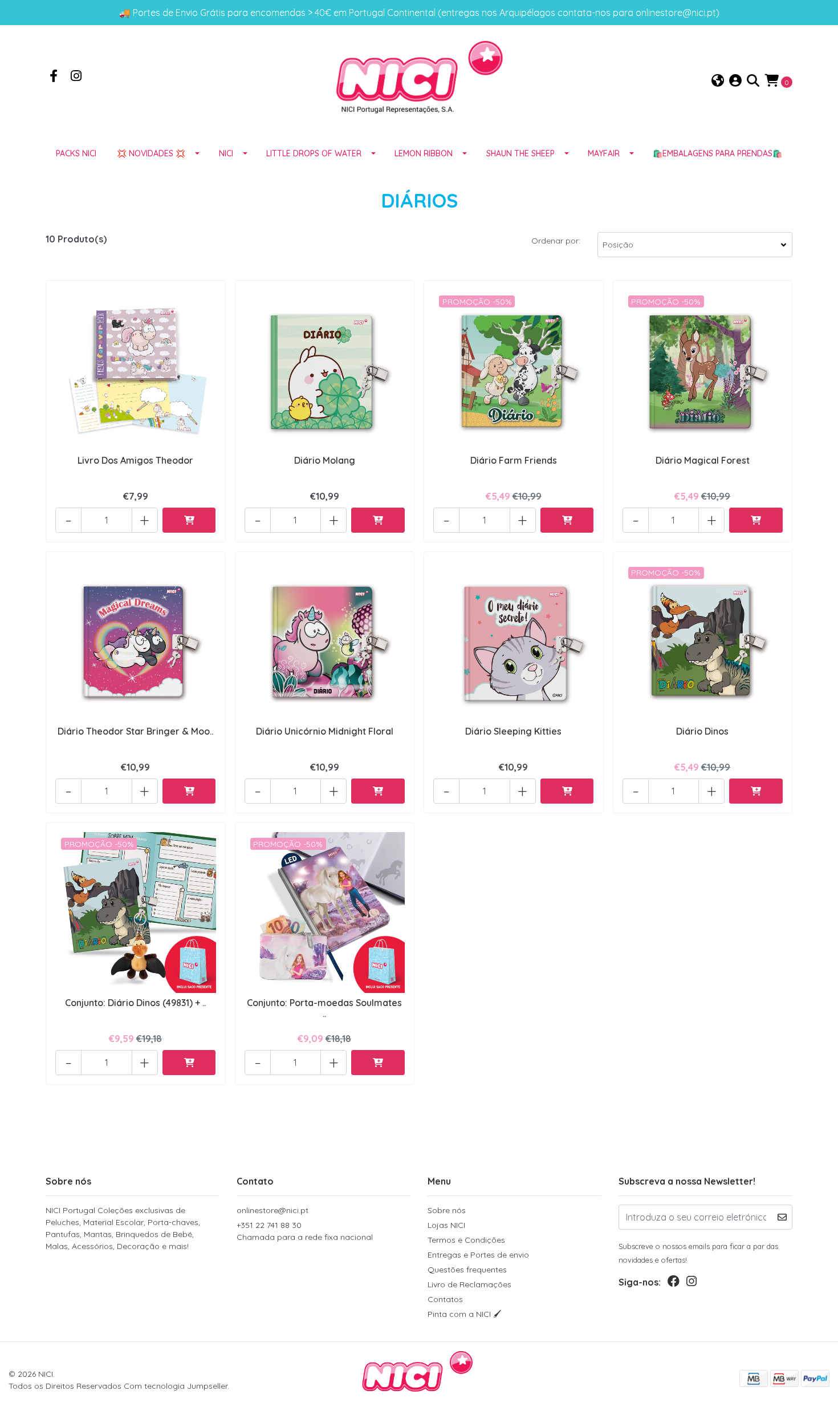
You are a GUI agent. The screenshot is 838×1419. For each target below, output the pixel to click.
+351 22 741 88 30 (305, 1231)
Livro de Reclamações (469, 1284)
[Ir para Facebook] (54, 77)
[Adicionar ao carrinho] (189, 520)
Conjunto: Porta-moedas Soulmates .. (324, 1008)
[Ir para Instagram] (76, 77)
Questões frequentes (467, 1269)
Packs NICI (76, 153)
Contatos (445, 1299)
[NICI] (419, 80)
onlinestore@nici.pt (272, 1210)
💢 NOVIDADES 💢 (151, 153)
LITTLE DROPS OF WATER (313, 153)
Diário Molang (324, 460)
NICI (226, 153)
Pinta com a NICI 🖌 (465, 1314)
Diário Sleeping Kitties (513, 731)
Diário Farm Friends (513, 460)
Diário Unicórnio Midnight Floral (324, 731)
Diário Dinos (702, 731)
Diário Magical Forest (703, 460)
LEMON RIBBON (423, 153)
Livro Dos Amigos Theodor (135, 460)
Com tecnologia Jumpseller (175, 1386)
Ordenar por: (555, 241)
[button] (717, 81)
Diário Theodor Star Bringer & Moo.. (135, 731)
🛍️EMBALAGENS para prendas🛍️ (717, 153)
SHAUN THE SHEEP (520, 153)
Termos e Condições (466, 1240)
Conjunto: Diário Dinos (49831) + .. (135, 1002)
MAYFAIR (604, 153)
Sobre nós (447, 1210)
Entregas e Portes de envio (478, 1255)
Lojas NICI (446, 1225)
